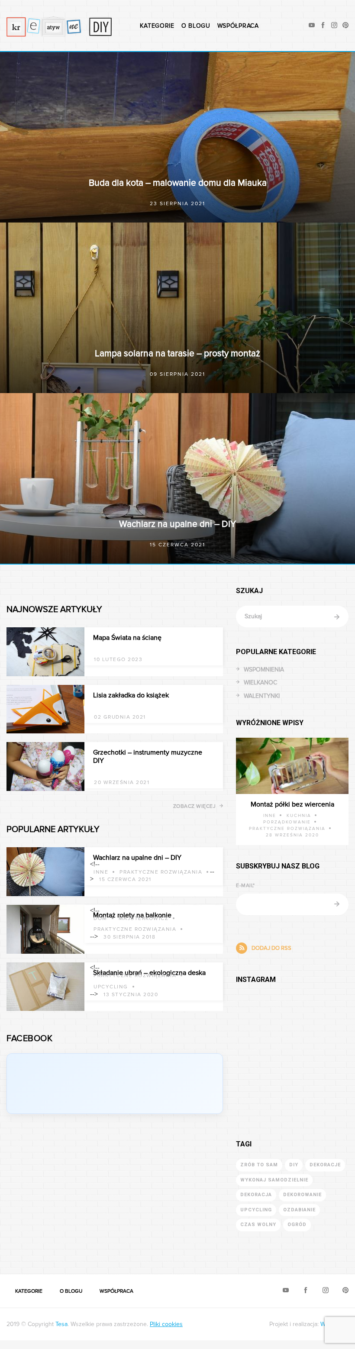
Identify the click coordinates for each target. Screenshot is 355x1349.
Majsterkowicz (144, 918)
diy (293, 1165)
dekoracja (256, 1194)
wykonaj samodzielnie (274, 1180)
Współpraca (238, 25)
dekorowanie (302, 1194)
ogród (297, 1224)
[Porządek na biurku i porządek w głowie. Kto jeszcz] (320, 1050)
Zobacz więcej (194, 806)
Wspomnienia (264, 669)
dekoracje (325, 1165)
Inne (101, 872)
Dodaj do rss (271, 948)
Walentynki (262, 696)
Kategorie (157, 25)
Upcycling (111, 987)
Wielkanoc (260, 682)
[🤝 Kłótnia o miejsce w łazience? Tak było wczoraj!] (264, 1082)
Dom (100, 918)
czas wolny (258, 1224)
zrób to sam (259, 1165)
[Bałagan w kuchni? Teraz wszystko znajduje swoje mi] (264, 1019)
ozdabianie (299, 1210)
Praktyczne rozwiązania (160, 872)
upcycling (256, 1210)
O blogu (195, 25)
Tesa (61, 1324)
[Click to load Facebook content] (114, 1083)
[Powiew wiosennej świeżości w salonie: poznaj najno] (320, 1019)
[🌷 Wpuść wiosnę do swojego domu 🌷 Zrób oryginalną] (320, 1082)
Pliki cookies (166, 1324)
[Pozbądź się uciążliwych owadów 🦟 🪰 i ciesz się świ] (264, 1050)
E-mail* (245, 885)
